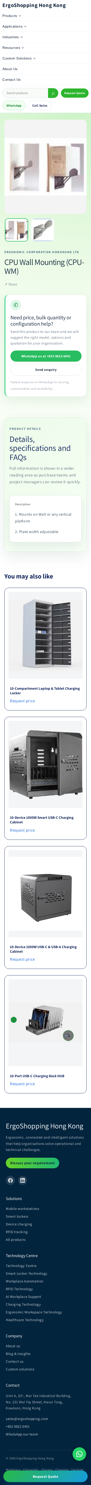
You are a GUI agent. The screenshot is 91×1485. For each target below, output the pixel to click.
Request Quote (74, 93)
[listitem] (16, 229)
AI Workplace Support (23, 1296)
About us (13, 1346)
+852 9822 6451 (18, 1426)
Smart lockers (17, 1216)
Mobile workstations (22, 1208)
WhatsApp (14, 105)
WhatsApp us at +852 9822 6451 (46, 356)
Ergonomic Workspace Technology (34, 1312)
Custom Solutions (17, 58)
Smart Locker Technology (26, 1273)
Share (10, 284)
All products (15, 1239)
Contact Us (11, 79)
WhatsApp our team (22, 1434)
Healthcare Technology (25, 1319)
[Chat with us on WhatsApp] (79, 1454)
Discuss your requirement (32, 1163)
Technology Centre (21, 1265)
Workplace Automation (24, 1281)
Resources (11, 48)
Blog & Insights (18, 1353)
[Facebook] (10, 1180)
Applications (12, 26)
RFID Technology (19, 1289)
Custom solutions (20, 1369)
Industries (10, 37)
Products (9, 16)
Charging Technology (23, 1304)
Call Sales (40, 105)
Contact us (15, 1361)
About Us (10, 69)
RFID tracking (17, 1231)
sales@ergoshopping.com (27, 1418)
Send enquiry (46, 369)
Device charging (19, 1224)
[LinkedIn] (22, 1180)
